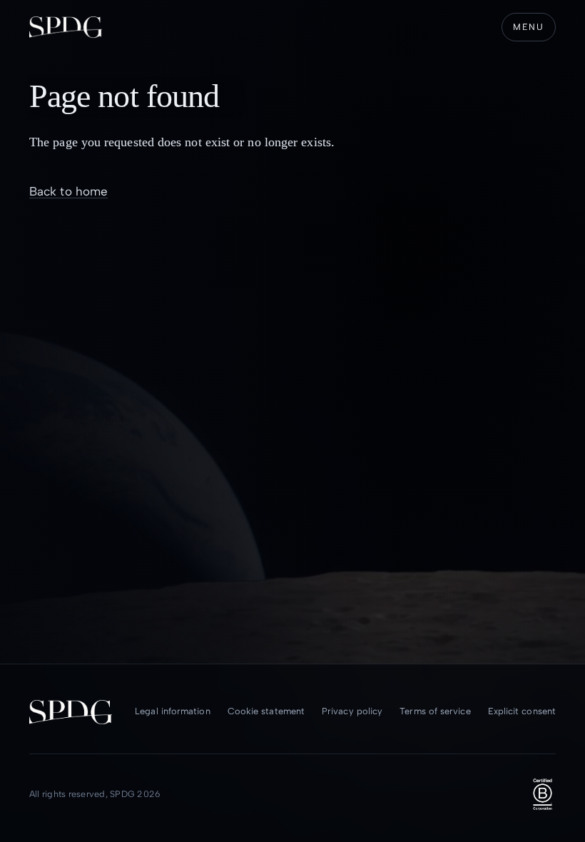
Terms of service (435, 711)
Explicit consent (522, 711)
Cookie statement (266, 711)
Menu (528, 26)
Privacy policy (352, 711)
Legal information (172, 711)
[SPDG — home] (65, 27)
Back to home (68, 191)
